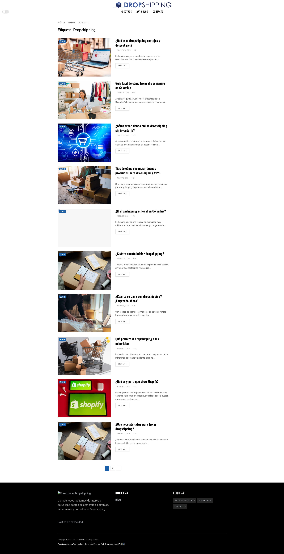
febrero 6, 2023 (123, 348)
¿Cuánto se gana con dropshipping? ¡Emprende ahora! (138, 298)
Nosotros (126, 11)
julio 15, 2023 (123, 92)
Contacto (158, 11)
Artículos (142, 11)
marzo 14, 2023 (123, 258)
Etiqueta (71, 22)
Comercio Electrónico (185, 500)
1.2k (135, 50)
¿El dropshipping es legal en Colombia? (140, 211)
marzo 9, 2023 (123, 306)
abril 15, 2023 (122, 216)
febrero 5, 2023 (123, 386)
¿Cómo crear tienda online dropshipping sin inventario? (141, 128)
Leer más (122, 65)
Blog (62, 41)
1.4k (133, 216)
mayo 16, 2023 (122, 178)
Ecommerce (180, 506)
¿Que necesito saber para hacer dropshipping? (135, 426)
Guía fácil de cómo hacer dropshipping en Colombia (140, 85)
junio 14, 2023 (123, 135)
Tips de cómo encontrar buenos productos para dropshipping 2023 (137, 170)
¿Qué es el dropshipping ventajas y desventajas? (137, 42)
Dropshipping (83, 22)
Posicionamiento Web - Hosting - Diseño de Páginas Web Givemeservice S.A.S (90, 544)
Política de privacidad (70, 522)
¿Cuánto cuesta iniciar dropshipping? (139, 253)
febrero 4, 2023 (123, 433)
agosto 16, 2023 (123, 50)
